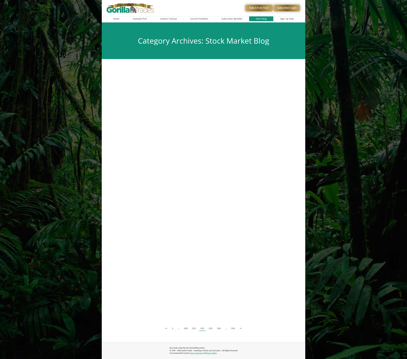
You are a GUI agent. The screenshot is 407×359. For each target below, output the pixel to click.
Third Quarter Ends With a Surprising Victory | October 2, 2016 (203, 150)
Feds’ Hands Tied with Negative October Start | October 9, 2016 (203, 75)
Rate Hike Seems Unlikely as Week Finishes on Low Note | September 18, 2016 (203, 276)
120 (186, 328)
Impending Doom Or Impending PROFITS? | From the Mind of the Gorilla (203, 300)
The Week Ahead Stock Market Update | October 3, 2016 (203, 123)
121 (194, 328)
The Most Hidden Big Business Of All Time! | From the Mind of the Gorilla (203, 174)
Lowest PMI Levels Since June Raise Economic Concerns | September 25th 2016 (203, 221)
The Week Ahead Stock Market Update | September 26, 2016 (203, 197)
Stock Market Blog (121, 80)
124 (219, 328)
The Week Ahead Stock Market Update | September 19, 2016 (203, 249)
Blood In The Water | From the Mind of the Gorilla (203, 99)
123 (210, 328)
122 (202, 328)
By (137, 80)
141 (233, 328)
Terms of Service (196, 353)
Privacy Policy (211, 353)
